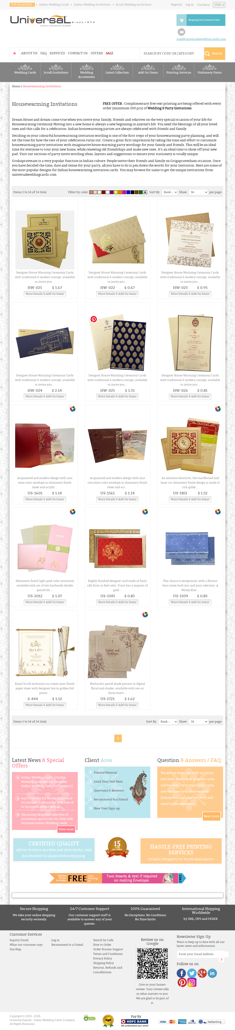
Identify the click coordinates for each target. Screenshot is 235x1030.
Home (16, 86)
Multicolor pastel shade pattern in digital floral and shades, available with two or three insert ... (117, 688)
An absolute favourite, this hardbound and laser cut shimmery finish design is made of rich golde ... (190, 483)
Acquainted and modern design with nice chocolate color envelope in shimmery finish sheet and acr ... (117, 483)
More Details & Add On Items (45, 294)
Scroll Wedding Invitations (133, 4)
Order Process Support (108, 949)
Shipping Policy (103, 963)
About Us (29, 53)
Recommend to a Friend (111, 799)
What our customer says (26, 944)
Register (176, 4)
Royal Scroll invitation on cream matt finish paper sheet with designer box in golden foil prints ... (45, 688)
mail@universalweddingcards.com (201, 39)
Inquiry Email (19, 940)
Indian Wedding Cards (54, 4)
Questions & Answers (109, 790)
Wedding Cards (25, 72)
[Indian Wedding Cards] (52, 19)
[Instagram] (191, 982)
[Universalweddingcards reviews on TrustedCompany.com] (108, 1021)
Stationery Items (210, 72)
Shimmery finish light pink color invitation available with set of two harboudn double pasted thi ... (45, 585)
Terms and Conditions (108, 954)
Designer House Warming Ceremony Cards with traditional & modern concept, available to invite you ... (45, 277)
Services (57, 53)
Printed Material (105, 773)
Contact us (78, 53)
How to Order (102, 944)
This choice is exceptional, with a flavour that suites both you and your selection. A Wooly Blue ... (190, 585)
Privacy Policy (102, 958)
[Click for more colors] (73, 409)
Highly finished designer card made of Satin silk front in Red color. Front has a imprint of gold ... (117, 585)
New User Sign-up (107, 808)
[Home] (14, 53)
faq (43, 53)
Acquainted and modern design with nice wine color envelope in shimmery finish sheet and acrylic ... (44, 483)
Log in (190, 4)
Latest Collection (117, 72)
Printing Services (178, 72)
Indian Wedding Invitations (92, 4)
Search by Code (103, 940)
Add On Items (148, 72)
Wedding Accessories (86, 75)
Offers (97, 53)
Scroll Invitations (56, 72)
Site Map (15, 949)
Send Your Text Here (108, 781)
